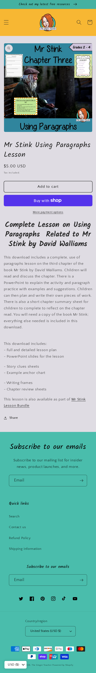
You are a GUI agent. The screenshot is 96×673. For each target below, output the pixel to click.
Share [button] (13, 418)
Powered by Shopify (62, 665)
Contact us (17, 527)
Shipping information (25, 549)
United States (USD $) (45, 631)
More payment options (48, 212)
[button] (6, 22)
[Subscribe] (81, 480)
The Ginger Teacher (42, 665)
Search (14, 516)
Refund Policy (20, 538)
